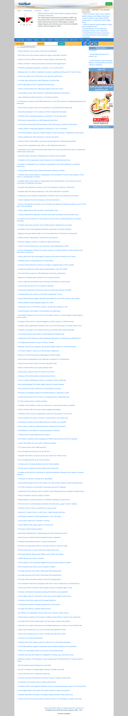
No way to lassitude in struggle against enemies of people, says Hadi (41, 669)
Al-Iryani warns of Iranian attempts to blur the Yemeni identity (38, 464)
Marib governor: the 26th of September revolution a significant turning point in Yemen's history (49, 72)
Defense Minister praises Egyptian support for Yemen (36, 302)
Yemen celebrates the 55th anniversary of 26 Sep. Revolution (38, 137)
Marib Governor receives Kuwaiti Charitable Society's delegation (39, 537)
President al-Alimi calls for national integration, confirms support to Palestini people (46, 321)
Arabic (88, 40)
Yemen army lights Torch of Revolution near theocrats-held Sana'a (40, 76)
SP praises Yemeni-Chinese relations (30, 529)
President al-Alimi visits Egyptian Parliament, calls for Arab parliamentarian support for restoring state (52, 686)
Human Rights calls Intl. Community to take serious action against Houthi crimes (44, 596)
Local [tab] (19, 10)
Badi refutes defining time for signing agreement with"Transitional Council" (42, 533)
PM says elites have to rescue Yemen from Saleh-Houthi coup (38, 550)
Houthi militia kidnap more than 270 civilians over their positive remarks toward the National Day (50, 483)
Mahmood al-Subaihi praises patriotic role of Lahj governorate (38, 277)
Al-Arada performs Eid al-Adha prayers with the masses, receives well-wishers (44, 621)
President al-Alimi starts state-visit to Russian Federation (37, 600)
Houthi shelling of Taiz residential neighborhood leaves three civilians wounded (44, 562)
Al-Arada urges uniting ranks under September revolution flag (38, 80)
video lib (101, 69)
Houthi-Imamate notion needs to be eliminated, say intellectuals (39, 311)
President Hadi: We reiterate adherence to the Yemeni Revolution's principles (43, 191)
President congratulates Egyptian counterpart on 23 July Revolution (40, 68)
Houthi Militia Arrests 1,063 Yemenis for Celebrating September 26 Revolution (44, 93)
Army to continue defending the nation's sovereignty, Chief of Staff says (42, 380)
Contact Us (80, 708)
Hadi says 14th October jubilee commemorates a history (36, 376)
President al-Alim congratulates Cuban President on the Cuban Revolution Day (44, 160)
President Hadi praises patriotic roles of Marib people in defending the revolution (45, 225)
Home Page (20, 40)
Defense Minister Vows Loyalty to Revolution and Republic (37, 51)
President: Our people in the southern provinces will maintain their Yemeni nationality (46, 330)
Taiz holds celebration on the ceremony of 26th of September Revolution (42, 112)
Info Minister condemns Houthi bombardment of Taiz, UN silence (39, 516)
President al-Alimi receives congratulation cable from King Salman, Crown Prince (45, 414)
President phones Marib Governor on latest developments (37, 541)
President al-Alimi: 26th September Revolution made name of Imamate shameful (44, 229)
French (81, 40)
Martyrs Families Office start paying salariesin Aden (35, 367)
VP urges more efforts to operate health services (34, 609)
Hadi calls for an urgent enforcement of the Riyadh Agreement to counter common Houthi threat (50, 625)
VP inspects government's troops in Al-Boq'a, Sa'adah (36, 342)
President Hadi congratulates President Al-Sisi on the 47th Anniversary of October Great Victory (50, 326)
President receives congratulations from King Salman (35, 261)
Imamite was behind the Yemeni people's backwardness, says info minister (42, 269)
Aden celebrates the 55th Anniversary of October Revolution (38, 97)
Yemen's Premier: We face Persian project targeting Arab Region (39, 409)
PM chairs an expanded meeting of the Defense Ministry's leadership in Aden (43, 393)
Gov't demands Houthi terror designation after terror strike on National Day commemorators (49, 583)
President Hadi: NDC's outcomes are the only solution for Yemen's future (42, 455)
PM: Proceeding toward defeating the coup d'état (34, 665)
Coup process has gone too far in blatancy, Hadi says (36, 286)
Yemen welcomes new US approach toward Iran (34, 674)
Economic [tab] (38, 10)
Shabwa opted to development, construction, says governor (38, 237)
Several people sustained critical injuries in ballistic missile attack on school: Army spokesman (49, 617)
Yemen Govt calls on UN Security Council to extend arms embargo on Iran (42, 307)
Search (109, 4)
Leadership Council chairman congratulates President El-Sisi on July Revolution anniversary (48, 196)
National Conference (61, 40)
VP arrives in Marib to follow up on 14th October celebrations (38, 351)
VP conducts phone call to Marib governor (32, 447)
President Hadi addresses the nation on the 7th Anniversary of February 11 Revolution (46, 187)
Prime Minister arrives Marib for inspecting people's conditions (39, 430)
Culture (43, 40)
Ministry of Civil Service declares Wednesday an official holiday (39, 355)
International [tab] (28, 10)
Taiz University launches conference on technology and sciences (39, 388)
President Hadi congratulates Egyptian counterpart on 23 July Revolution (42, 116)
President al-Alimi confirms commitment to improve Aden (37, 508)
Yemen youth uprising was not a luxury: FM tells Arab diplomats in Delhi (42, 629)
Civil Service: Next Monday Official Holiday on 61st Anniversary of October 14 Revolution (47, 124)
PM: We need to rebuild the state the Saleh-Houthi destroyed (38, 468)
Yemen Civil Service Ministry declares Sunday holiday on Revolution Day (42, 59)
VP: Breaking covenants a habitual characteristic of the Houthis (39, 604)
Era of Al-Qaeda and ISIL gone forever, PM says (34, 451)
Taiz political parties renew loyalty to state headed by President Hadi (41, 334)
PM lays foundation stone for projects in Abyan (33, 495)
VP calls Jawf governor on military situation (32, 401)
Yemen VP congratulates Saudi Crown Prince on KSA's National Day (40, 650)
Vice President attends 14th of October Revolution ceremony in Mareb (41, 170)
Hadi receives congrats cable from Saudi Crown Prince (36, 372)
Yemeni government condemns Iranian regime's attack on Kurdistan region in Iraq (45, 588)
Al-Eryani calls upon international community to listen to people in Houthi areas (44, 678)
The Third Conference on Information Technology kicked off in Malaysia (42, 487)
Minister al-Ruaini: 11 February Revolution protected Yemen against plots (42, 63)
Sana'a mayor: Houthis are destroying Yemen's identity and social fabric (42, 426)
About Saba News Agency (53, 708)
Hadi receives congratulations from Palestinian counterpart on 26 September (43, 359)
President (29, 40)
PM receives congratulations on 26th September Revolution (38, 120)
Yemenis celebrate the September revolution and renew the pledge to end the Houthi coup (48, 214)
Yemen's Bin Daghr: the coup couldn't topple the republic (37, 443)
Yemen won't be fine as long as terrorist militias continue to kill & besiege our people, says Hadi (50, 699)
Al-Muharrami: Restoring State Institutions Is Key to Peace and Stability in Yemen (99, 67)
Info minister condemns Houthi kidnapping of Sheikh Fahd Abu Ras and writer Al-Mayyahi (47, 439)
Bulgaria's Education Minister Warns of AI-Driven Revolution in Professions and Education (47, 233)
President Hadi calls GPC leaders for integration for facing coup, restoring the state (45, 655)
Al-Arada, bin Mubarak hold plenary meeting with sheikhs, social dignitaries (43, 592)
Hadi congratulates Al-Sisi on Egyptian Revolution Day (36, 84)
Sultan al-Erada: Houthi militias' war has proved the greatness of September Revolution (47, 141)
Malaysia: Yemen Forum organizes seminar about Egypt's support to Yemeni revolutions (47, 346)
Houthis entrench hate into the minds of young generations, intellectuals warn (43, 397)
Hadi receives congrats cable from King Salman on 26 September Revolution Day (45, 107)
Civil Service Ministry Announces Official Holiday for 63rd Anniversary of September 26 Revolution (51, 133)
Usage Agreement (69, 708)
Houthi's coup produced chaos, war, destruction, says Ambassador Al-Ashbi (43, 246)
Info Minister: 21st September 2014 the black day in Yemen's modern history (43, 613)
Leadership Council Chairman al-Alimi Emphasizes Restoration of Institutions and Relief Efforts (49, 338)
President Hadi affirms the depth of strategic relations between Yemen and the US (45, 694)
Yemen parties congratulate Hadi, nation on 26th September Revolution (42, 145)
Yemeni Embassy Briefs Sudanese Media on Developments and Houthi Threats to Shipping (101, 59)
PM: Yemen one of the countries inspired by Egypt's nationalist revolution (42, 55)
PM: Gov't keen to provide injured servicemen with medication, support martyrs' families (47, 504)
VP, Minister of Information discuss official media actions (37, 682)
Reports (36, 40)
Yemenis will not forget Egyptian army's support (34, 435)
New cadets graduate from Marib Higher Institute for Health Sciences (41, 384)
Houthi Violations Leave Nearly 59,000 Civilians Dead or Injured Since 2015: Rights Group (96, 20)
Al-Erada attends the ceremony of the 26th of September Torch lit (40, 294)
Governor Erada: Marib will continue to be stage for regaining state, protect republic (46, 265)
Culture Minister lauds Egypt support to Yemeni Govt (35, 525)
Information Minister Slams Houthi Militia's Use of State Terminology (40, 554)
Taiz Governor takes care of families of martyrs (34, 520)
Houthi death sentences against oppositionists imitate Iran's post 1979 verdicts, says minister (49, 298)
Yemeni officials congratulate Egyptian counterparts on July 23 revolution (42, 128)
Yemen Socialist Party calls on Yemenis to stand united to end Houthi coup (43, 418)
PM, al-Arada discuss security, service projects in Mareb (36, 567)
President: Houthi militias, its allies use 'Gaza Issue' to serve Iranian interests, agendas (46, 405)
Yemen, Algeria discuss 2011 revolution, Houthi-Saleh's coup (38, 210)
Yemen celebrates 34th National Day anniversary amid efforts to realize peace (44, 281)
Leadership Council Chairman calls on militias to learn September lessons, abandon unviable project (51, 491)
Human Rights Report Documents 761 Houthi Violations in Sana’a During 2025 (44, 690)
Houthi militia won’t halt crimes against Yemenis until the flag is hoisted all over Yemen (46, 256)
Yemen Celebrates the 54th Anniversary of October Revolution (39, 200)
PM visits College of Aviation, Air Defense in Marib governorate (39, 242)
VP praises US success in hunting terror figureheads (35, 479)
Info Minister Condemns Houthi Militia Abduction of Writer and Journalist (42, 422)
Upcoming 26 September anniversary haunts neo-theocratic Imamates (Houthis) (44, 290)
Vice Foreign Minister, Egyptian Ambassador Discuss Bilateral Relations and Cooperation (47, 646)
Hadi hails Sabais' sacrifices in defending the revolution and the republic (42, 156)
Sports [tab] (46, 10)
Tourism (50, 40)
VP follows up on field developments (30, 638)
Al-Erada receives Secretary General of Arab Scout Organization (39, 579)
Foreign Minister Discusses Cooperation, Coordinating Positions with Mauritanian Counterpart (96, 35)
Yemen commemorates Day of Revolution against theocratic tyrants (40, 89)
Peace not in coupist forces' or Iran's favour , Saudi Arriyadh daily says (41, 512)
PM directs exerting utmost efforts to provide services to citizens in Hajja (42, 546)
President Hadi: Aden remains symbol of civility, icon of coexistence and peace (44, 642)
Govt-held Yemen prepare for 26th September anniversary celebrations (41, 273)
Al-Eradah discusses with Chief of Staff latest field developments (39, 571)
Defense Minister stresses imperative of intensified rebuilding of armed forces (44, 500)
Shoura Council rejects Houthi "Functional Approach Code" (37, 363)
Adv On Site (73, 40)
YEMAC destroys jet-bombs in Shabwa (31, 558)
